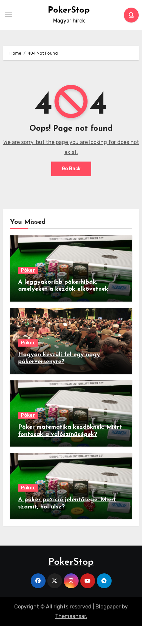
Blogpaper (108, 606)
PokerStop (69, 10)
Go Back (71, 168)
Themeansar (70, 616)
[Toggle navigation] (8, 15)
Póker (28, 270)
